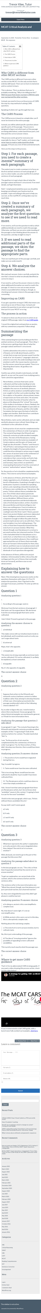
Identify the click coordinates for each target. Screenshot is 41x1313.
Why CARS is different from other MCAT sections (11, 50)
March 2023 (5, 1169)
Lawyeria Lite (5, 1308)
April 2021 (5, 1177)
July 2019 (5, 1204)
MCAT (4, 1258)
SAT (3, 1264)
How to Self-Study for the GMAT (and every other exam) (19, 1152)
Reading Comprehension (9, 1261)
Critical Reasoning (7, 1247)
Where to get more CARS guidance (11, 64)
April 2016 (5, 1229)
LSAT (3, 1256)
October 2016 (6, 1224)
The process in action (11, 60)
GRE (3, 1253)
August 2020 (6, 1191)
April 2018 (5, 1218)
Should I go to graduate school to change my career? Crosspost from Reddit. (17, 1125)
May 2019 (5, 1210)
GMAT (4, 1250)
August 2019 (6, 1202)
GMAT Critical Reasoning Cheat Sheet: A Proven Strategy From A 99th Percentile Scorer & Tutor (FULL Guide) (19, 1129)
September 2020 (7, 1188)
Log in (3, 1282)
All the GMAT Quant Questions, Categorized (18, 1147)
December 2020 (6, 1185)
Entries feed (5, 1285)
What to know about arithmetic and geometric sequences (19, 1133)
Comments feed (7, 1287)
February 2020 (6, 1199)
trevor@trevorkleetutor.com (20, 12)
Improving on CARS (10, 57)
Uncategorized (6, 1269)
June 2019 (5, 1207)
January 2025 (6, 1166)
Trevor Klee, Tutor (20, 4)
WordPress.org (6, 1290)
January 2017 (6, 1221)
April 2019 (5, 1213)
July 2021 (5, 1174)
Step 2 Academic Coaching (10, 1122)
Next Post (34, 1041)
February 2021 (6, 1183)
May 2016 (5, 1226)
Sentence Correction (8, 1267)
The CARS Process (10, 54)
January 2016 (6, 1232)
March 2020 (5, 1196)
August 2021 (6, 1172)
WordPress (19, 1308)
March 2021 (5, 1180)
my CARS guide (32, 320)
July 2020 (5, 1193)
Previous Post (22, 1041)
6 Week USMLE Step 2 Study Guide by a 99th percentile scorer (18, 1118)
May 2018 (5, 1215)
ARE (3, 1245)
